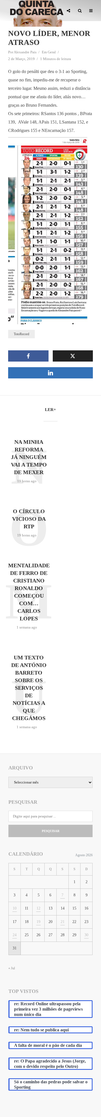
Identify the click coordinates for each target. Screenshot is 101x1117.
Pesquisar (50, 831)
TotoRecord (21, 334)
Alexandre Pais (25, 52)
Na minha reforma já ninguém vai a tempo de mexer (29, 457)
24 (15, 935)
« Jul (11, 968)
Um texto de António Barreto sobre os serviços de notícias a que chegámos (29, 687)
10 (15, 908)
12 (38, 908)
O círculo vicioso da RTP (29, 518)
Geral (52, 52)
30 (86, 935)
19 (38, 922)
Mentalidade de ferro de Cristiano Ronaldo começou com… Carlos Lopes (29, 592)
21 (63, 922)
